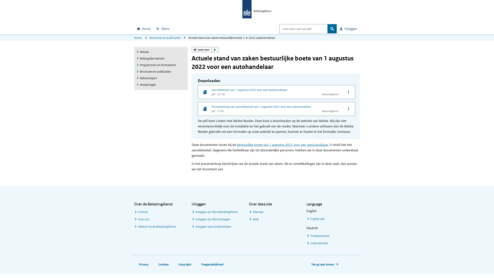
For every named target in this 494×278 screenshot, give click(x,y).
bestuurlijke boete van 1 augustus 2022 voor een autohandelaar (282, 145)
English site (317, 219)
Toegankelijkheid (212, 264)
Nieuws (144, 52)
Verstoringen (148, 84)
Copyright (184, 264)
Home (138, 38)
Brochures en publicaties (165, 38)
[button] (205, 49)
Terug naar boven (322, 264)
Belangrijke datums (152, 58)
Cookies (163, 264)
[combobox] (303, 28)
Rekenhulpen (148, 78)
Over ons (143, 219)
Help (256, 219)
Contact (143, 212)
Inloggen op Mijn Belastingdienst (216, 212)
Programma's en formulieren (158, 65)
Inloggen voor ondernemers (213, 226)
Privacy (144, 264)
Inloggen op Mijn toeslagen (212, 219)
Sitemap (258, 212)
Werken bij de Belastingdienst (157, 226)
